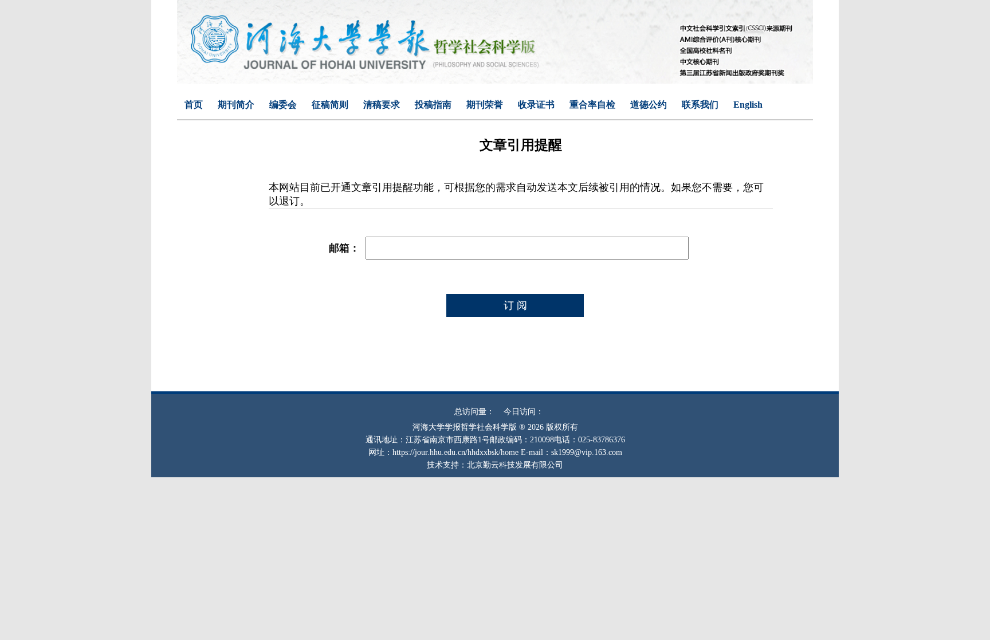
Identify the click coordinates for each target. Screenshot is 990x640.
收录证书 (536, 104)
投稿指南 (433, 104)
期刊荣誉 (484, 104)
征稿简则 (330, 104)
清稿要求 (381, 104)
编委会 (283, 104)
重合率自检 (592, 104)
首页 (193, 104)
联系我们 (700, 104)
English (748, 104)
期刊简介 (236, 104)
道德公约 (648, 104)
